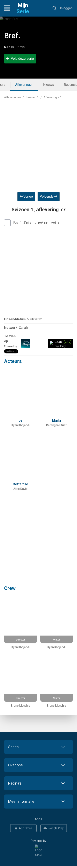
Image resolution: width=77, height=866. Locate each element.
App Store (25, 828)
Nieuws (48, 85)
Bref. (12, 35)
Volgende (47, 196)
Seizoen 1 (32, 97)
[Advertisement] (38, 142)
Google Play (56, 828)
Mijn (22, 8)
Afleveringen (24, 85)
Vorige (28, 196)
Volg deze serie (22, 59)
